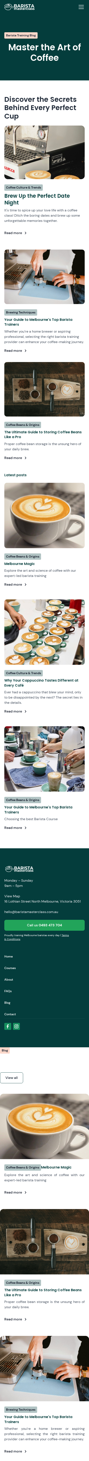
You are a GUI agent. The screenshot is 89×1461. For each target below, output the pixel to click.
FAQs (8, 991)
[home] (19, 7)
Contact (10, 1014)
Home (8, 956)
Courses (10, 968)
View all (11, 1077)
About (8, 979)
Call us (44, 925)
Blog (7, 1003)
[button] (80, 7)
